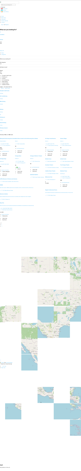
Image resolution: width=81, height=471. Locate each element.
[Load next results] (0, 135)
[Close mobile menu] (0, 14)
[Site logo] (9, 3)
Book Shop (3, 17)
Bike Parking (5, 81)
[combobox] (6, 86)
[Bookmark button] (1, 155)
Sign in (2, 24)
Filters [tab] (2, 52)
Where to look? (4, 67)
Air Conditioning (5, 80)
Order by (10, 86)
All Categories (3, 62)
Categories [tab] (3, 54)
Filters (1, 50)
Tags (1, 73)
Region (1, 70)
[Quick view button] (1, 153)
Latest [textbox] (6, 86)
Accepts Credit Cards (6, 75)
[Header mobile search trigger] (0, 27)
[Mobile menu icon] (40, 0)
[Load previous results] (0, 133)
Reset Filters (7, 88)
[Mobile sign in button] (0, 25)
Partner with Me (4, 20)
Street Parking (5, 83)
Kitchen (4, 78)
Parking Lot (4, 77)
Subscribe (3, 19)
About (2, 16)
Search (2, 88)
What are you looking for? (5, 58)
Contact (3, 22)
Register (7, 24)
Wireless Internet (5, 84)
